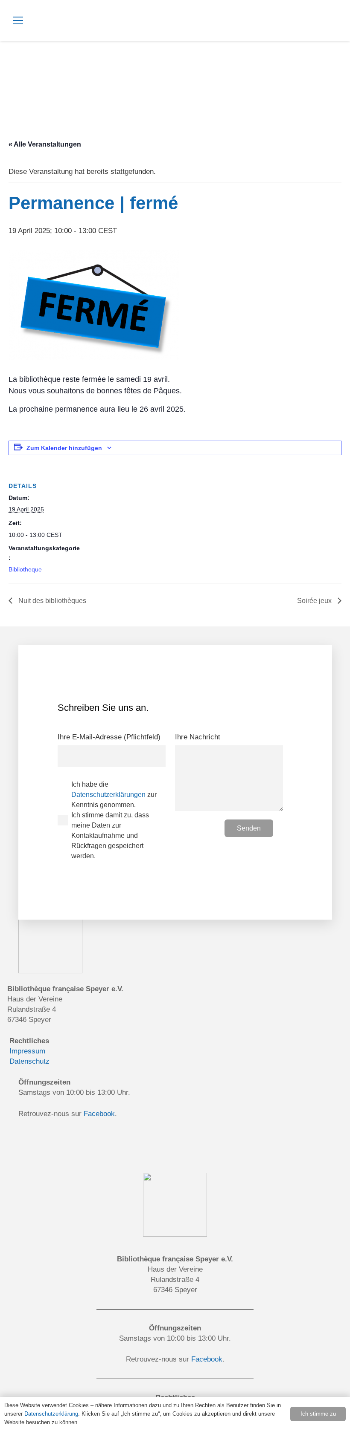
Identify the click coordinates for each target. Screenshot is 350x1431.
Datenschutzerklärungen (108, 794)
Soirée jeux (315, 600)
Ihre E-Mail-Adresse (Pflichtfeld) (109, 737)
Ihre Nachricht (197, 737)
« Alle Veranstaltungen (45, 144)
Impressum (27, 1051)
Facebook (99, 1114)
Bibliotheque (25, 569)
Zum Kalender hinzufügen (64, 447)
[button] (96, 20)
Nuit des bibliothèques (51, 600)
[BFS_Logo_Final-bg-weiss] (316, 34)
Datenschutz (29, 1061)
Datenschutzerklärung (51, 1414)
